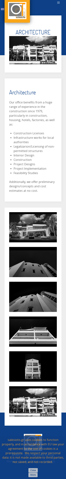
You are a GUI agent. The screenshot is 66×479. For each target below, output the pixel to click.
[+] (33, 227)
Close (33, 470)
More (33, 475)
